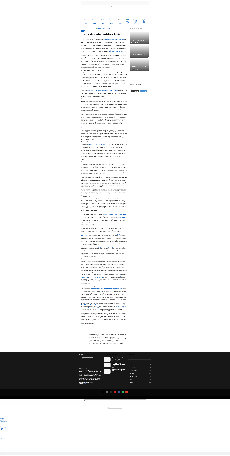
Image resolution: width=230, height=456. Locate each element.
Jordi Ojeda (92, 331)
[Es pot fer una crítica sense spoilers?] (139, 51)
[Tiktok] (107, 392)
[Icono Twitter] (136, 2)
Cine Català (140, 373)
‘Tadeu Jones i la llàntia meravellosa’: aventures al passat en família (118, 364)
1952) (110, 50)
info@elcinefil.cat (87, 383)
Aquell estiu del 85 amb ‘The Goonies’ (139, 40)
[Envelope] (126, 392)
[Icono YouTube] (143, 2)
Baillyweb (124, 397)
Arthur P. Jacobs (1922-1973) (105, 72)
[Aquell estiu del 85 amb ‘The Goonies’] (139, 38)
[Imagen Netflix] (103, 21)
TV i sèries (2, 422)
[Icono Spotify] (147, 2)
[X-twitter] (103, 392)
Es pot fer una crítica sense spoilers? (139, 54)
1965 (95, 90)
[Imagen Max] (127, 21)
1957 (115, 51)
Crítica (140, 364)
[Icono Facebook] (145, 2)
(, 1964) (109, 78)
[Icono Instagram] (140, 2)
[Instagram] (111, 392)
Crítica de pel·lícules (140, 370)
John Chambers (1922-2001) (86, 113)
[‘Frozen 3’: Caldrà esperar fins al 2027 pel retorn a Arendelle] (107, 371)
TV (140, 361)
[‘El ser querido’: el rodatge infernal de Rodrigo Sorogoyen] (107, 359)
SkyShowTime (2, 425)
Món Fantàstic (140, 367)
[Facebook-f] (119, 392)
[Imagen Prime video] (111, 21)
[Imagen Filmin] (94, 21)
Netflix (1, 423)
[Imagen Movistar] (135, 21)
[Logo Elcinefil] (116, 10)
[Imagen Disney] (120, 21)
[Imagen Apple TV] (144, 21)
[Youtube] (115, 392)
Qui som (81, 386)
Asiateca (1, 428)
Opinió (83, 30)
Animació (140, 382)
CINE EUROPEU (3, 427)
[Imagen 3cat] (86, 21)
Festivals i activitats (140, 376)
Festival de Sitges (3, 421)
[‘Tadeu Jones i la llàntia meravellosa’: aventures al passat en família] (107, 365)
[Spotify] (123, 392)
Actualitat (140, 357)
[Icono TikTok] (138, 2)
